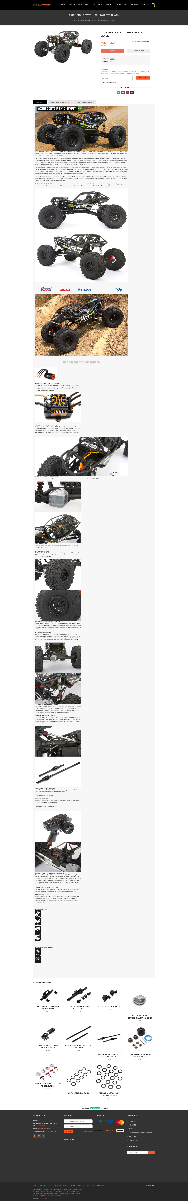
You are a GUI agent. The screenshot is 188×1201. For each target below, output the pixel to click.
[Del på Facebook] (123, 92)
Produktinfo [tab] (39, 102)
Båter (87, 4)
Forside (132, 1121)
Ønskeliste (139, 51)
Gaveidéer (108, 4)
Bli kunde (132, 1125)
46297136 (42, 1126)
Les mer (38, 1195)
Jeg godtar (107, 82)
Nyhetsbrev (81, 1185)
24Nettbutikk (43, 1198)
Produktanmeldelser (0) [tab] (84, 102)
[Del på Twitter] (118, 92)
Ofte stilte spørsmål (95, 1185)
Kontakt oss (134, 1140)
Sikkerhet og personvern (65, 1185)
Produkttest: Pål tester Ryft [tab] (60, 102)
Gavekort (133, 1136)
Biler (80, 4)
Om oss (132, 1129)
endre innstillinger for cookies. (52, 1195)
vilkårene (113, 82)
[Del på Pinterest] (127, 92)
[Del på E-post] (132, 92)
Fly (94, 4)
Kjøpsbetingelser (46, 1185)
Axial (110, 61)
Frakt (35, 1185)
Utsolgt (112, 51)
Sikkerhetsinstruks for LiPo (141, 1132)
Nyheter (72, 4)
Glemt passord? (88, 1131)
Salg (100, 4)
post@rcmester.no (44, 1128)
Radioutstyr (134, 4)
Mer (143, 4)
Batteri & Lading (121, 4)
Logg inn (63, 4)
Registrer (142, 77)
